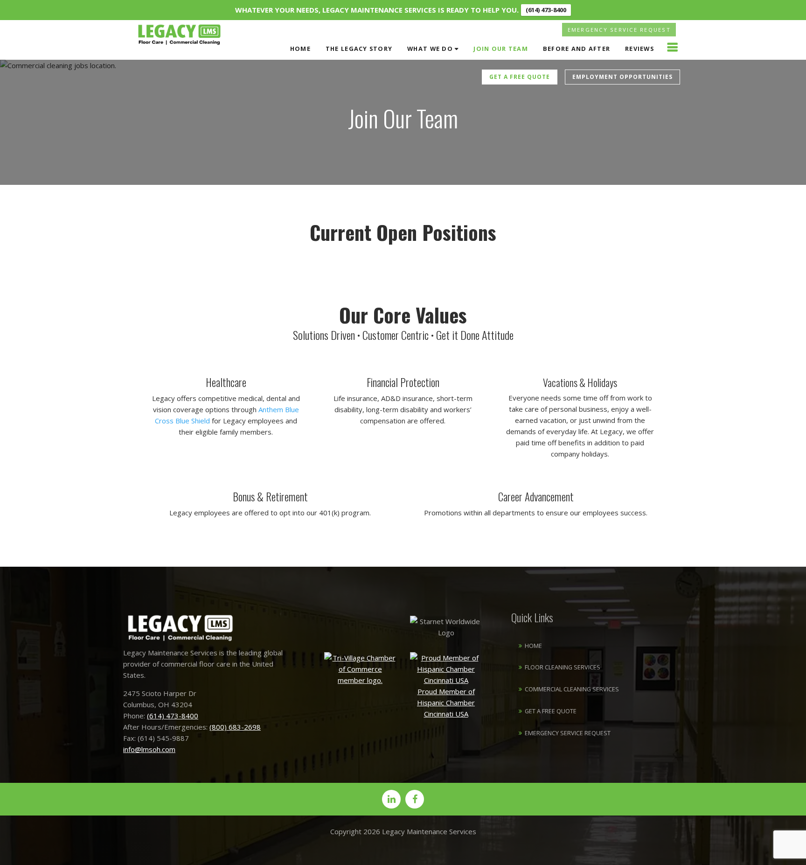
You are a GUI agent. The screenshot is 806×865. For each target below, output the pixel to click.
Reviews (639, 48)
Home (300, 48)
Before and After (576, 48)
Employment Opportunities (622, 77)
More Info (672, 47)
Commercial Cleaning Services (572, 689)
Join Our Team (500, 48)
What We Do (430, 48)
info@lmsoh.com (149, 749)
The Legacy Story (359, 48)
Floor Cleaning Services (562, 667)
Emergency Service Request (619, 29)
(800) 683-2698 (235, 726)
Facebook (414, 799)
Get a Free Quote (519, 77)
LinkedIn (391, 799)
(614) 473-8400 (546, 10)
